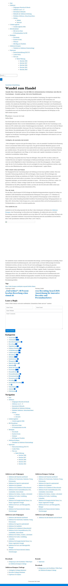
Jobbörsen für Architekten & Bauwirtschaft (20, 487)
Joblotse (15, 18)
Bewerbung (12, 344)
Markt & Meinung (13, 363)
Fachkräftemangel (13, 350)
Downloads (16, 37)
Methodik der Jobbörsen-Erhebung (22, 14)
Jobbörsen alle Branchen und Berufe (18, 477)
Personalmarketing (13, 376)
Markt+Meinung (21, 59)
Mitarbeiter (11, 365)
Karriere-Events (17, 39)
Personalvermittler (13, 378)
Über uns (15, 56)
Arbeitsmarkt (12, 339)
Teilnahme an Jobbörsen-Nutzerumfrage (23, 48)
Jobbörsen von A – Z (18, 9)
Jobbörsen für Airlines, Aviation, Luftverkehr (20, 494)
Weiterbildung (15, 85)
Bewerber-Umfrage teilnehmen (17, 572)
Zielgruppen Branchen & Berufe (21, 7)
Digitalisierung (12, 346)
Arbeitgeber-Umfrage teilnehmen (17, 570)
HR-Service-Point (18, 31)
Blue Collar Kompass (11, 286)
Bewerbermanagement (14, 342)
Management (12, 361)
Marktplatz (13, 35)
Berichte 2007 (23, 63)
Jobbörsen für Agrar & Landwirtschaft (19, 483)
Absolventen (12, 337)
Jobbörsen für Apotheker (15, 485)
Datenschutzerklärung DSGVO (21, 52)
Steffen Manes (31, 286)
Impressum (13, 50)
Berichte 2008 (23, 61)
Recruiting (11, 380)
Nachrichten (8, 85)
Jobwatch (19, 22)
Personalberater (13, 372)
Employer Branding (14, 348)
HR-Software (12, 354)
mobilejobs (20, 286)
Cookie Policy (17, 54)
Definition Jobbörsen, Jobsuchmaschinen (24, 16)
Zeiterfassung (12, 391)
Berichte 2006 (23, 65)
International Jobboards (19, 11)
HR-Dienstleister (14, 29)
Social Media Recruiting (15, 382)
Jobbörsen (12, 5)
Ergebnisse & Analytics (15, 574)
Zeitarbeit (11, 389)
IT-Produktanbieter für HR (20, 33)
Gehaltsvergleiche (14, 24)
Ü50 (10, 384)
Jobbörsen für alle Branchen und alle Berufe (50, 517)
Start (11, 3)
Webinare (15, 41)
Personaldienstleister (14, 374)
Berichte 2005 (23, 67)
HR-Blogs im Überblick (19, 44)
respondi (25, 286)
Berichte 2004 (23, 69)
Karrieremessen (13, 359)
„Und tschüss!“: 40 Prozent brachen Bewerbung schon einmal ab (16, 293)
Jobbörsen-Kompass (15, 46)
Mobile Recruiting (13, 367)
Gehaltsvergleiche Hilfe (19, 26)
